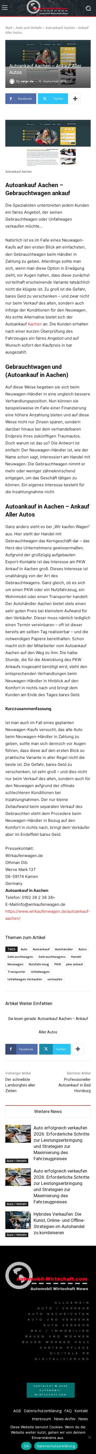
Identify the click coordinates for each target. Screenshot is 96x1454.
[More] (75, 98)
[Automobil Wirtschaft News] (48, 1278)
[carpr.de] (12, 81)
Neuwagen (15, 964)
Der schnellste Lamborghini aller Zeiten (20, 1085)
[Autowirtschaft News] (48, 8)
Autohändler (64, 949)
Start (8, 27)
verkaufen (54, 979)
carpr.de (27, 81)
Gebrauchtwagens (52, 957)
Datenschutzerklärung (56, 1446)
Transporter (16, 972)
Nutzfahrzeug (39, 964)
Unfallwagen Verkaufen (24, 979)
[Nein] (89, 1437)
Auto (24, 949)
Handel (76, 957)
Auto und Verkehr (29, 27)
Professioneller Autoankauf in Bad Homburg (74, 1085)
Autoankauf (41, 949)
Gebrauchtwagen (20, 957)
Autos (82, 949)
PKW (57, 964)
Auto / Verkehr (17, 1161)
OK (26, 1446)
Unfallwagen (40, 972)
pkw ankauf (74, 964)
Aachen (35, 324)
